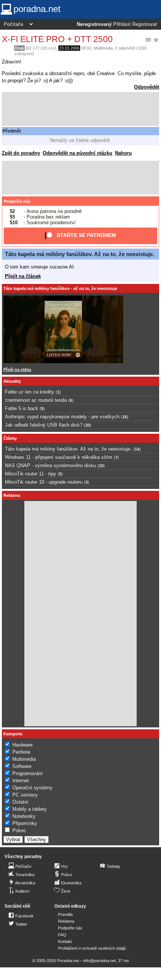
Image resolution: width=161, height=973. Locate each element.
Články (10, 438)
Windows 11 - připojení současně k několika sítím (58, 457)
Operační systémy (32, 787)
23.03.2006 (69, 48)
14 (137, 449)
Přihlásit (122, 24)
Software (21, 766)
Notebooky (24, 816)
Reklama (66, 921)
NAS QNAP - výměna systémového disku (50, 465)
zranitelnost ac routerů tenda (36, 400)
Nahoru (123, 153)
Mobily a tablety (29, 809)
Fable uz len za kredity (29, 392)
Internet (20, 780)
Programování (27, 773)
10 (101, 465)
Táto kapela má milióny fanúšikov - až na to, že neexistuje (60, 288)
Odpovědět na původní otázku (77, 153)
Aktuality (12, 381)
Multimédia (103, 48)
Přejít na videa (17, 369)
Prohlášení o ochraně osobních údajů (92, 948)
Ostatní (20, 802)
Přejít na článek (23, 276)
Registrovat (144, 24)
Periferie (21, 752)
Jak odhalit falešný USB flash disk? (43, 425)
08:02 (86, 48)
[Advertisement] (80, 109)
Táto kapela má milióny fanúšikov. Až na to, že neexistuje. (79, 254)
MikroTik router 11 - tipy (30, 474)
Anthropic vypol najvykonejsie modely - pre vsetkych (62, 416)
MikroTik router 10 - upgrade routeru (43, 482)
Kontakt (65, 941)
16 (124, 417)
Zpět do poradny (21, 153)
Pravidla (65, 914)
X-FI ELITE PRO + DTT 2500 (57, 39)
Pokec (19, 830)
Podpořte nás (17, 201)
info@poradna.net (99, 960)
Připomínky (24, 823)
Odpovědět (146, 87)
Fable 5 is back (21, 408)
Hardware (22, 745)
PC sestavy (25, 795)
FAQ (62, 934)
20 (87, 425)
